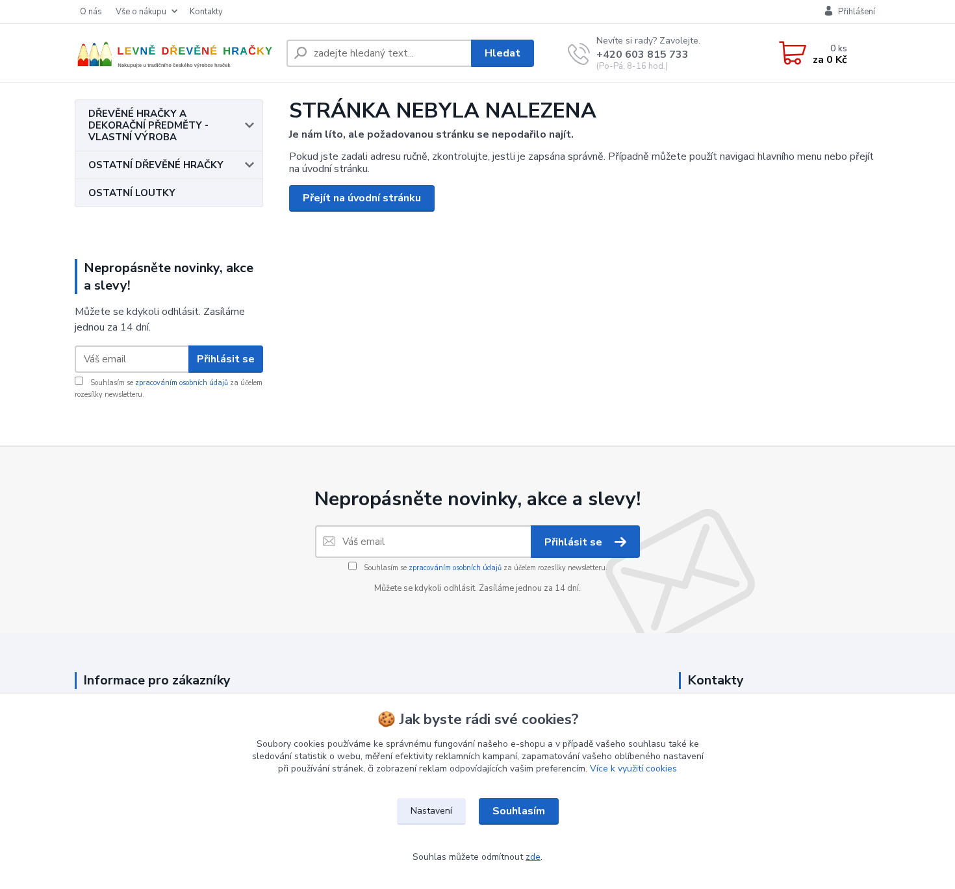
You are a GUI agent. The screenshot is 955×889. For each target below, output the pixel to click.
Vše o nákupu (141, 12)
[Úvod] (175, 53)
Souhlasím (518, 811)
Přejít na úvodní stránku (362, 198)
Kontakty (206, 12)
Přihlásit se (226, 359)
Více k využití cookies (633, 768)
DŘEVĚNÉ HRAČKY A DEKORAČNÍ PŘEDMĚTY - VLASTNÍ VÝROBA (148, 125)
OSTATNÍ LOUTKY (131, 192)
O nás (91, 12)
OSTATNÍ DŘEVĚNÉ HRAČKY (155, 164)
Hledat (502, 53)
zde (533, 857)
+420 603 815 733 (642, 54)
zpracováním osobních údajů (181, 383)
